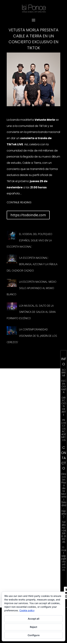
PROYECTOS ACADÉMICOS (63, 430)
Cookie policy (27, 610)
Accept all (33, 618)
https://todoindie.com (28, 215)
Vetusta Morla (45, 120)
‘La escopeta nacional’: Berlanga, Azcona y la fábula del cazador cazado (32, 264)
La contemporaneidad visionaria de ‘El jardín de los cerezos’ (32, 336)
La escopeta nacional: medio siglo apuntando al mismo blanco (31, 288)
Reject (33, 626)
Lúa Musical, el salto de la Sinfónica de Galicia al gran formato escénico (31, 312)
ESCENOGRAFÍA (63, 386)
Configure (34, 635)
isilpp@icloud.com (63, 563)
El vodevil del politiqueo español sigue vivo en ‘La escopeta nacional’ (29, 240)
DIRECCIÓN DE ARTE (63, 406)
